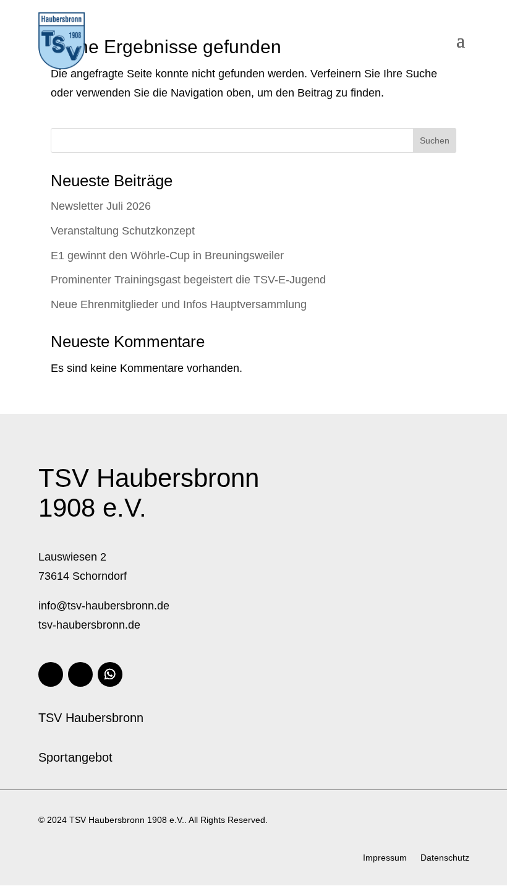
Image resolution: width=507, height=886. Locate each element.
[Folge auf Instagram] (80, 674)
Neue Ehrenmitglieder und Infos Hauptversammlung (179, 304)
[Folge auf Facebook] (50, 674)
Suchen (434, 140)
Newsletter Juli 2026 (101, 206)
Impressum (385, 857)
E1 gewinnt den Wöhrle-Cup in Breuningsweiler (167, 255)
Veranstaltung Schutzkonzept (123, 231)
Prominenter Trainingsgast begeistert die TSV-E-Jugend (188, 279)
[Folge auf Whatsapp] (110, 674)
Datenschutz (444, 857)
